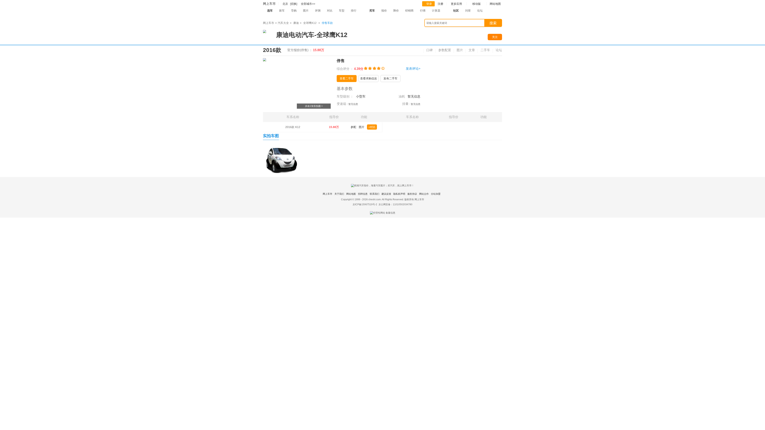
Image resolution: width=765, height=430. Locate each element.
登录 (429, 3)
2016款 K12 (292, 127)
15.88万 (334, 127)
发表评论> (413, 68)
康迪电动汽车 (295, 34)
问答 (468, 10)
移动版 (476, 3)
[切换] (293, 3)
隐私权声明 (399, 194)
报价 (384, 10)
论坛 (480, 10)
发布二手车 (390, 78)
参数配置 (444, 50)
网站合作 (424, 194)
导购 (294, 10)
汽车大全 (283, 22)
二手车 (485, 50)
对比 (329, 10)
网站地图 (351, 194)
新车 (282, 10)
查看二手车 (347, 78)
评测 (318, 10)
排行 (353, 10)
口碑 (429, 50)
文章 (472, 50)
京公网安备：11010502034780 (395, 204)
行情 (423, 10)
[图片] (282, 158)
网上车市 (269, 3)
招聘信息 (363, 194)
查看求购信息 (368, 78)
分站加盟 (435, 194)
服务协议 (412, 194)
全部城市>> (308, 3)
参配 (353, 127)
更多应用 (456, 3)
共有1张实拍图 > (314, 106)
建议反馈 (386, 194)
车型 (341, 10)
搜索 (493, 23)
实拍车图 (271, 136)
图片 (306, 10)
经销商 (409, 10)
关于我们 (339, 194)
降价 (396, 10)
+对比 (372, 127)
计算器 (436, 10)
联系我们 (374, 194)
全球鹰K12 (310, 22)
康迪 (296, 22)
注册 (440, 3)
